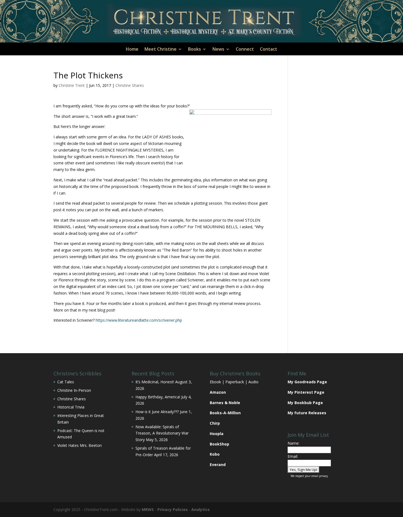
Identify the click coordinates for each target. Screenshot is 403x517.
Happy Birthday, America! (157, 396)
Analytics (200, 509)
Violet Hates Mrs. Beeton (79, 445)
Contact (268, 49)
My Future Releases (307, 412)
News (218, 49)
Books (194, 49)
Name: (293, 443)
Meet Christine (160, 49)
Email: (293, 456)
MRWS (148, 509)
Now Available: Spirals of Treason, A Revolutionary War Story (162, 433)
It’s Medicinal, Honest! (154, 381)
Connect (245, 49)
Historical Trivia (70, 407)
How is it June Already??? (157, 411)
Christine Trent (72, 85)
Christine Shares (129, 85)
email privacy (319, 476)
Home (132, 49)
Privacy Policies (172, 509)
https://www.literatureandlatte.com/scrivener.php (139, 320)
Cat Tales (65, 381)
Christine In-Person (74, 390)
